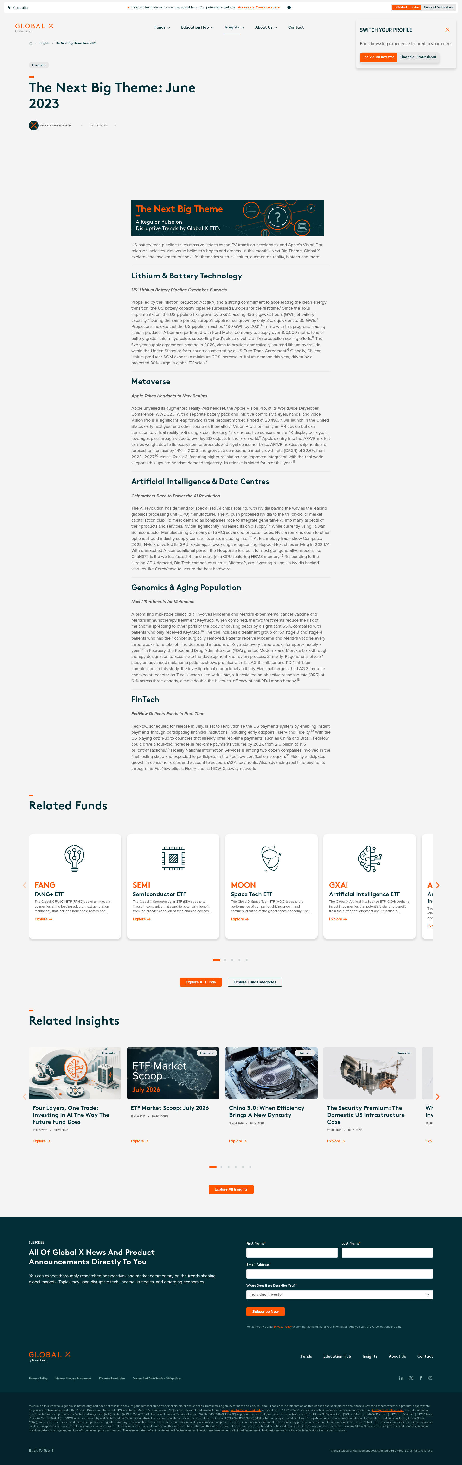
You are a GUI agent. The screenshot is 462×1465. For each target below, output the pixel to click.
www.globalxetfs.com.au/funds (241, 1410)
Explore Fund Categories (255, 982)
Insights (44, 43)
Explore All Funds (201, 982)
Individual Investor (378, 57)
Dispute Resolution (112, 1378)
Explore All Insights (231, 1189)
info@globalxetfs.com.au (388, 1410)
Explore (41, 919)
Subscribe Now (265, 1311)
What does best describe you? (270, 1286)
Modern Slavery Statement (73, 1378)
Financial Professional (418, 57)
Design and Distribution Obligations (157, 1378)
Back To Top (39, 1450)
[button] (162, 28)
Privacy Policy (283, 1327)
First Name (255, 1244)
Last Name (350, 1244)
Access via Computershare (259, 7)
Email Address (257, 1265)
